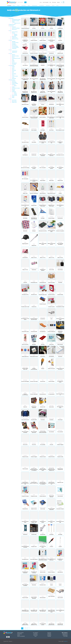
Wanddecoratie (14, 52)
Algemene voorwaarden (20, 632)
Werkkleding (14, 78)
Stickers (10, 98)
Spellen (13, 97)
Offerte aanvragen (54, 2)
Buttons (13, 57)
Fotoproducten (11, 25)
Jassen (13, 67)
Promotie (10, 53)
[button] (15, 5)
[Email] (9, 637)
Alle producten (35, 633)
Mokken (15, 85)
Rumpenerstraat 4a (65, 633)
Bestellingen (49, 636)
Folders (13, 60)
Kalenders (13, 89)
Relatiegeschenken (12, 79)
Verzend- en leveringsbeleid (45, 2)
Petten (13, 71)
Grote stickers (14, 100)
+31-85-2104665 (65, 636)
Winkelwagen (49, 633)
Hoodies (13, 66)
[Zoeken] (25, 2)
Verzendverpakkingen (15, 47)
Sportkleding (14, 73)
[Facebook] (7, 637)
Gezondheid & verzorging (16, 88)
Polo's (13, 72)
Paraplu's (13, 90)
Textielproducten (14, 51)
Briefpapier (13, 41)
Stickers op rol (14, 102)
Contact (50, 2)
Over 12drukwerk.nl (35, 632)
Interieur (10, 49)
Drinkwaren (14, 84)
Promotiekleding (11, 65)
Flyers (13, 59)
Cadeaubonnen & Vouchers (16, 58)
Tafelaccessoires (14, 37)
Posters (13, 61)
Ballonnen (13, 54)
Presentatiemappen (15, 46)
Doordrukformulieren (15, 42)
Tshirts (13, 77)
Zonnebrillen (14, 64)
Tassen (13, 74)
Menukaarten (14, 36)
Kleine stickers (14, 101)
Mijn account (49, 632)
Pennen (15, 92)
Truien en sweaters (15, 76)
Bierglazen (15, 34)
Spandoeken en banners (15, 20)
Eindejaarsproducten (12, 24)
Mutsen (13, 69)
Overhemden (14, 70)
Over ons (41, 2)
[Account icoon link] (61, 2)
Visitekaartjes (14, 48)
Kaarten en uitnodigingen (16, 28)
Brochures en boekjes (15, 55)
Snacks (13, 96)
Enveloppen (14, 43)
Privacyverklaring (19, 633)
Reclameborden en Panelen (16, 19)
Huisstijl (10, 40)
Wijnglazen (15, 35)
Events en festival (14, 31)
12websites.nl (58, 2)
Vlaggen (13, 21)
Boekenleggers (14, 82)
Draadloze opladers (15, 83)
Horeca (10, 30)
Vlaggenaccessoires (17, 23)
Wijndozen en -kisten (15, 38)
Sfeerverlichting (14, 95)
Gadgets (13, 86)
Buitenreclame (11, 18)
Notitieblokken (14, 44)
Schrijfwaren (14, 91)
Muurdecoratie (14, 29)
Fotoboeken (14, 26)
